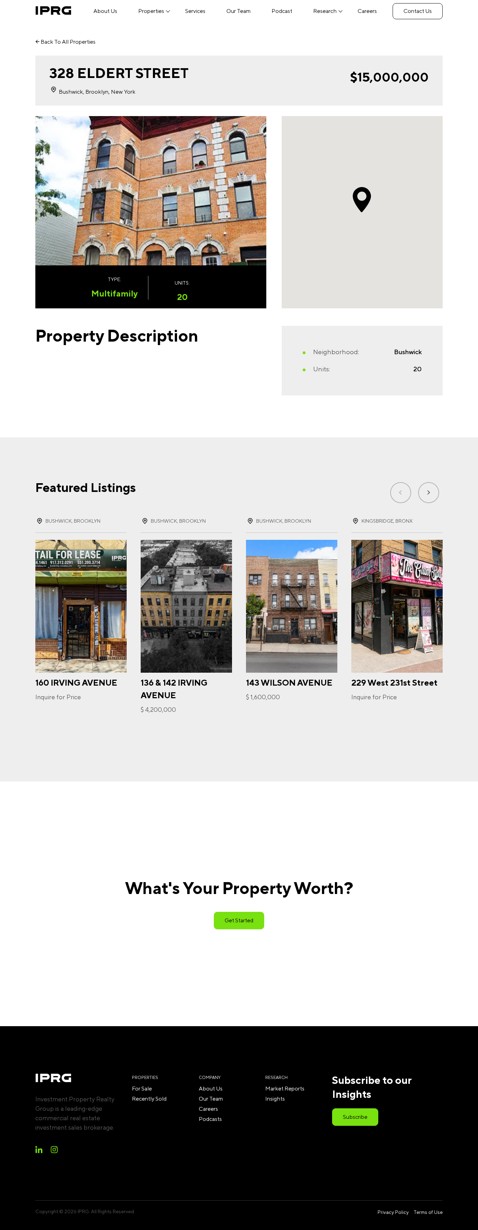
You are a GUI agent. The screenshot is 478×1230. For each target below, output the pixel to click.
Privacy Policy (393, 1212)
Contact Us (417, 11)
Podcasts (210, 1119)
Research (325, 11)
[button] (428, 492)
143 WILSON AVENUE (289, 682)
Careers (367, 11)
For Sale (142, 1088)
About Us (105, 11)
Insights (275, 1098)
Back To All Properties (68, 41)
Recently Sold (149, 1098)
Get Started (239, 920)
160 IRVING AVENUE (76, 682)
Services (195, 11)
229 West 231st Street (394, 682)
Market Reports (284, 1088)
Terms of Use (428, 1212)
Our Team (238, 11)
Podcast (282, 11)
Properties (151, 11)
